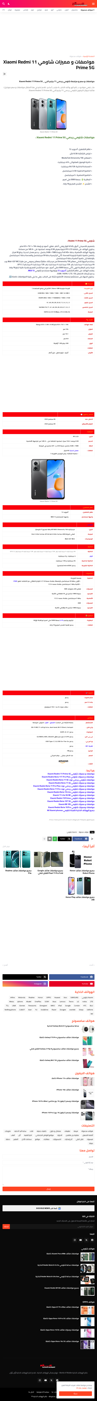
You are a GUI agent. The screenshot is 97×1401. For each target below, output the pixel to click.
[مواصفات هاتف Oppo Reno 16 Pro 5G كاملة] (87, 1321)
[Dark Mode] (9, 4)
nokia (84, 1001)
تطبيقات (67, 1131)
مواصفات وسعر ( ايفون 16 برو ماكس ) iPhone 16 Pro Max (55, 1101)
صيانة (91, 1143)
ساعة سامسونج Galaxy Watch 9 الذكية (63, 1026)
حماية (8, 1139)
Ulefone (90, 1009)
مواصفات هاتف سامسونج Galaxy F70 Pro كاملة (59, 1037)
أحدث (91, 965)
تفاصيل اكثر (82, 1388)
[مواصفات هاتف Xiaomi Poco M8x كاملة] (87, 1256)
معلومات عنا (56, 1392)
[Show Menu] (93, 4)
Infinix (12, 997)
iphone (20, 1001)
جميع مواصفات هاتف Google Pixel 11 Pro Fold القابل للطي (50, 871)
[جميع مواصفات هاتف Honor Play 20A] (80, 886)
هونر (32, 9)
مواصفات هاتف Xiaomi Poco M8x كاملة (62, 1253)
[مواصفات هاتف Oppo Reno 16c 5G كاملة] (87, 1344)
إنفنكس (25, 9)
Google (68, 1005)
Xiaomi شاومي (72, 832)
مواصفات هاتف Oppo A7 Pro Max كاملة (62, 1307)
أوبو (52, 9)
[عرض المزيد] (44, 839)
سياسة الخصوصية (43, 1392)
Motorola (21, 997)
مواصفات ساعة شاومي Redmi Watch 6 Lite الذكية (58, 1265)
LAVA (14, 1005)
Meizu (11, 1001)
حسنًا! (75, 1393)
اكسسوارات (57, 1139)
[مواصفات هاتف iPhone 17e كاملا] (87, 1081)
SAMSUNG (74, 997)
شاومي (59, 9)
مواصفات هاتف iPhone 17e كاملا (65, 1078)
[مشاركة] (5, 74)
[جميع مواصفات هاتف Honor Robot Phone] (80, 859)
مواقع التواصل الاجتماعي (44, 1135)
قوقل (10, 9)
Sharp (81, 1009)
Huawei (57, 997)
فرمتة (76, 1131)
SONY (47, 1001)
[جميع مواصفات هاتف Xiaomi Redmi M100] (87, 1291)
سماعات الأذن (27, 1139)
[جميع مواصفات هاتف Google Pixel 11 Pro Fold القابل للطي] (48, 859)
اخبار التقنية (28, 1135)
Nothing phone (10, 1009)
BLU (91, 1005)
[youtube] (80, 1240)
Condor (77, 1005)
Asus (54, 1001)
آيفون (66, 9)
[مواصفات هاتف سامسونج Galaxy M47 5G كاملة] (87, 1063)
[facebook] (92, 1240)
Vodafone (44, 1009)
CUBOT (22, 1009)
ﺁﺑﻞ (19, 1135)
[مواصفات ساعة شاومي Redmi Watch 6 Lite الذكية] (87, 1268)
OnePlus (38, 1001)
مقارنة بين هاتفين (72, 1135)
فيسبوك (90, 1139)
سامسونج (74, 9)
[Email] (49, 839)
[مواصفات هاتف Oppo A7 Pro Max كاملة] (87, 1310)
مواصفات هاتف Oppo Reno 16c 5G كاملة (62, 1341)
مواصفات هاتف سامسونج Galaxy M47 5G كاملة (59, 1060)
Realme (31, 997)
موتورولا (17, 9)
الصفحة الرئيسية (88, 56)
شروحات (8, 1131)
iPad (60, 1005)
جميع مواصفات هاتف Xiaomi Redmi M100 (61, 1288)
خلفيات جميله (41, 1131)
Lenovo (62, 1001)
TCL (7, 1005)
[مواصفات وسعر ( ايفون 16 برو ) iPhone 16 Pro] (87, 1115)
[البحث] (3, 3)
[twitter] (86, 1240)
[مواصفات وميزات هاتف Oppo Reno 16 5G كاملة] (87, 1333)
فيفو (46, 9)
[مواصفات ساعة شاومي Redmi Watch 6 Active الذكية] (87, 1279)
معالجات (46, 1139)
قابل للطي (79, 1139)
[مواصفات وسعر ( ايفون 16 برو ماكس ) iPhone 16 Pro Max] (87, 1104)
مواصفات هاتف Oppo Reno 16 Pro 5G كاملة (61, 1318)
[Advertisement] (48, 34)
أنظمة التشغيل (87, 1135)
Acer (30, 1009)
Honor (40, 997)
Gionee (22, 1005)
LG (78, 1001)
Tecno (71, 1001)
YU (36, 1009)
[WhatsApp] (55, 839)
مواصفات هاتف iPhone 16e (67, 1090)
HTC (84, 1005)
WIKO (53, 1005)
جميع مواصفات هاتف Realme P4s (18, 871)
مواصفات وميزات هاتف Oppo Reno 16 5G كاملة (59, 1330)
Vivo (65, 997)
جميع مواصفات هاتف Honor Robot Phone (82, 871)
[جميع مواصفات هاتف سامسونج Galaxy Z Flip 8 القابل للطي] (87, 1052)
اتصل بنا (31, 1392)
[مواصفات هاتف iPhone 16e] (87, 1093)
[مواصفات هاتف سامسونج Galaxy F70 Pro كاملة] (87, 1040)
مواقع (37, 1139)
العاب (13, 1135)
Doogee (63, 1009)
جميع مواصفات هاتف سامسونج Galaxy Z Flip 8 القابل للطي (54, 1049)
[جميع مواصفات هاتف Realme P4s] (17, 859)
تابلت (31, 1131)
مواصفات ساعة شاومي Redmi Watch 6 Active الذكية (57, 1276)
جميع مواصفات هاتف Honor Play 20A (80, 898)
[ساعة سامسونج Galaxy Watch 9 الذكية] (87, 1029)
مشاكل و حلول (55, 1131)
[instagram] (74, 1240)
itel (92, 1013)
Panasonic (32, 1005)
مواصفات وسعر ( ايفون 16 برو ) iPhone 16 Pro (60, 1112)
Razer (54, 1009)
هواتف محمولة (75, 56)
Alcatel (28, 1001)
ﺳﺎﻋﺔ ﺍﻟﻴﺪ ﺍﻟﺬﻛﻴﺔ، (20, 1131)
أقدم (6, 965)
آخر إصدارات (68, 1139)
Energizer (43, 1005)
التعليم (16, 1139)
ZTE (3, 9)
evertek (72, 1009)
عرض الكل (6, 846)
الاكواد (59, 1135)
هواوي (39, 9)
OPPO (48, 997)
